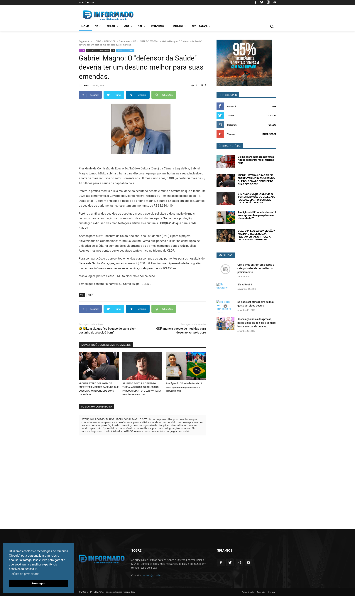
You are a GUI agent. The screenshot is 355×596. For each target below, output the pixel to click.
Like (274, 106)
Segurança (200, 26)
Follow (272, 115)
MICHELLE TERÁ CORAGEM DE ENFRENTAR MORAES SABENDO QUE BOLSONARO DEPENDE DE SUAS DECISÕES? (256, 180)
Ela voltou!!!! (244, 284)
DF (96, 26)
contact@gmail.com (153, 575)
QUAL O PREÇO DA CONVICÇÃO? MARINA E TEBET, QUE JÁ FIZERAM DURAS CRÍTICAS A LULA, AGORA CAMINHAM (256, 235)
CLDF (82, 50)
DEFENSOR (92, 50)
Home (85, 26)
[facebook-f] (220, 562)
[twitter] (261, 2)
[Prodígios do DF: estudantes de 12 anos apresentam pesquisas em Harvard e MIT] (186, 366)
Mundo (178, 26)
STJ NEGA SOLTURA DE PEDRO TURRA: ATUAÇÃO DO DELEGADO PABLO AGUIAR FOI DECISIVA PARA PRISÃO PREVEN (256, 198)
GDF (126, 26)
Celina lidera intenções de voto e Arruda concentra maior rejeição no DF (256, 159)
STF (140, 26)
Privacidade (248, 592)
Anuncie (261, 592)
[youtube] (274, 2)
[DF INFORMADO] (108, 15)
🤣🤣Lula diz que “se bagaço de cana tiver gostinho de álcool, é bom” (107, 330)
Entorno (157, 26)
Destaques (104, 50)
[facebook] (255, 2)
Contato (272, 592)
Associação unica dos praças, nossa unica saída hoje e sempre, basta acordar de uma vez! (256, 323)
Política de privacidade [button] (24, 573)
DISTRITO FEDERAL (125, 50)
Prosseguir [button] (38, 583)
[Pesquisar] (271, 26)
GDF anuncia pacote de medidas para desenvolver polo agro (181, 330)
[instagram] (268, 2)
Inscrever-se (269, 134)
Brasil (111, 26)
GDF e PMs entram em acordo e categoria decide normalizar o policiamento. (255, 268)
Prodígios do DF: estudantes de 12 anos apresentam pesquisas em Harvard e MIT (184, 387)
